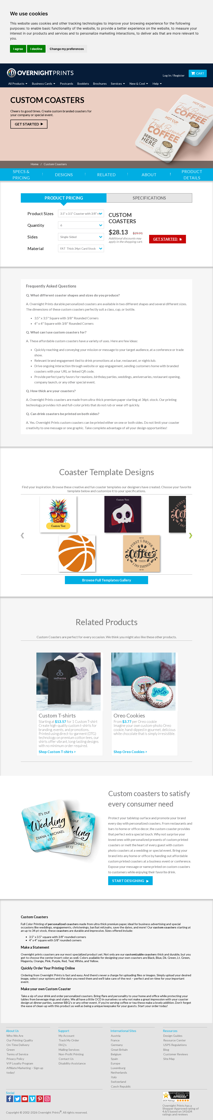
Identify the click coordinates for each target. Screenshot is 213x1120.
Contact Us (66, 1059)
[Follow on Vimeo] (32, 1099)
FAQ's (63, 1045)
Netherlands (119, 1072)
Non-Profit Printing (71, 1054)
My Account (66, 1035)
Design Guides (172, 1035)
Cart (200, 73)
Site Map (169, 1059)
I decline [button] (36, 49)
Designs (64, 174)
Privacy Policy (15, 1059)
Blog (166, 1049)
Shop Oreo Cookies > (130, 752)
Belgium (116, 1054)
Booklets (83, 83)
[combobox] (81, 213)
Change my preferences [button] (67, 49)
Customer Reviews (175, 1054)
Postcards (66, 83)
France (115, 1040)
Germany (117, 1045)
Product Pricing (64, 197)
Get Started (27, 124)
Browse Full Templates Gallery (106, 580)
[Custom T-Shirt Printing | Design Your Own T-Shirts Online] (69, 682)
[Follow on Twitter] (17, 1099)
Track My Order (69, 1040)
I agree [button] (18, 49)
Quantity (35, 225)
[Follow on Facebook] (10, 1099)
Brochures (100, 83)
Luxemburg (118, 1068)
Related (106, 174)
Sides (32, 236)
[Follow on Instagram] (47, 1099)
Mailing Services (69, 1049)
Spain (114, 1059)
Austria (115, 1035)
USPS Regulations (175, 1045)
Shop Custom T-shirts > (57, 752)
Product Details (192, 174)
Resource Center (174, 1040)
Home (34, 164)
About (149, 174)
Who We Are (14, 1035)
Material (35, 248)
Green (10, 1049)
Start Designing (128, 880)
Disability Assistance (72, 1063)
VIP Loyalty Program (19, 1063)
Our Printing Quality (19, 1040)
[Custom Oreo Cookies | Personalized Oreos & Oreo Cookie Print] (144, 682)
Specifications (149, 197)
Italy (114, 1077)
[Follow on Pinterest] (39, 1099)
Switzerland (118, 1081)
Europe (115, 1063)
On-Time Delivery (17, 1045)
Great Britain (119, 1049)
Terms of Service (17, 1054)
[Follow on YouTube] (24, 1099)
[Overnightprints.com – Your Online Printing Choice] (40, 73)
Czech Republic (121, 1086)
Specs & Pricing (21, 174)
